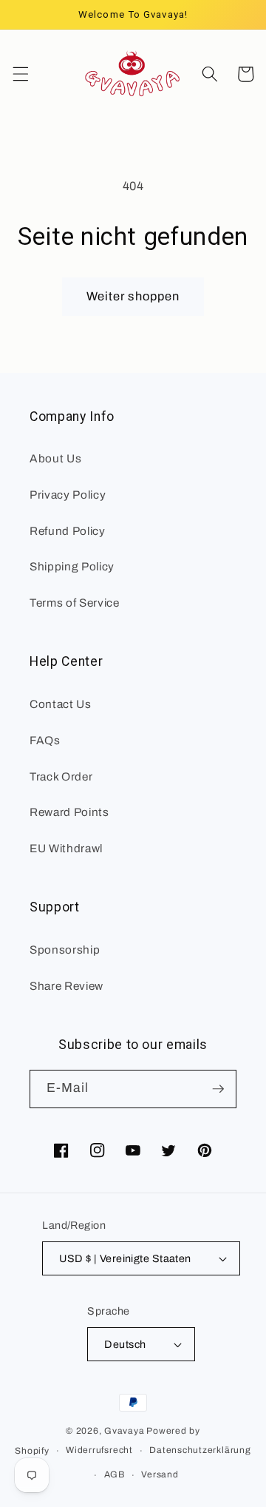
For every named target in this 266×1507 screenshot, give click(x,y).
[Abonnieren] (218, 1089)
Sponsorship (65, 949)
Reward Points (69, 812)
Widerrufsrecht (99, 1450)
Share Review (66, 986)
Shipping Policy (72, 566)
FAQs (45, 740)
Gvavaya (124, 1431)
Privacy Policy (68, 494)
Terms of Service (75, 602)
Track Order (61, 776)
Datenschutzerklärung (199, 1450)
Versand (159, 1474)
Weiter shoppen (133, 296)
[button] (20, 74)
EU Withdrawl (66, 848)
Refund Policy (68, 531)
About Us (55, 458)
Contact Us (61, 704)
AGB (114, 1474)
